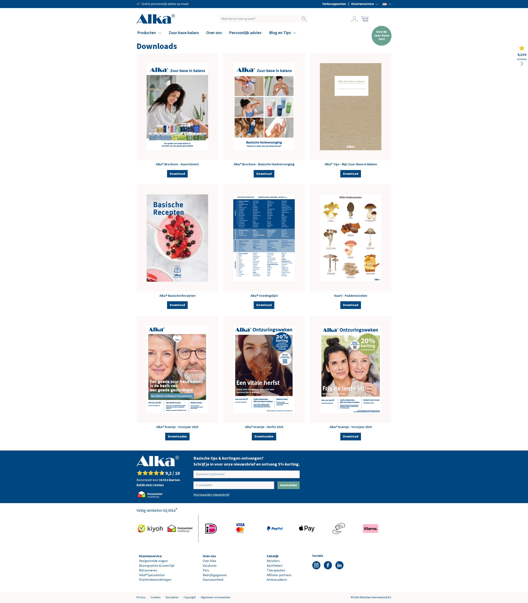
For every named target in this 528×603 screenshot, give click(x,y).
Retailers (273, 561)
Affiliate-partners (279, 575)
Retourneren (148, 570)
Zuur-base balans (184, 33)
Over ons (214, 33)
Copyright (190, 597)
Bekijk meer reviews (150, 485)
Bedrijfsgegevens (215, 575)
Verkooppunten (334, 4)
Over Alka (209, 561)
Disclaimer (172, 597)
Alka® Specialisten (152, 575)
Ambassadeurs (277, 579)
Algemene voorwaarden (215, 597)
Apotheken (274, 565)
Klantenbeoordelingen (155, 579)
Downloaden (177, 436)
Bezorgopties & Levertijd (156, 565)
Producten (146, 33)
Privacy (141, 597)
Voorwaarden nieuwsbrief (211, 494)
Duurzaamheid (213, 579)
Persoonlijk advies (245, 33)
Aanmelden (288, 485)
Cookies (156, 597)
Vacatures (210, 565)
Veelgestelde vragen (153, 561)
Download (177, 173)
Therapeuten (276, 570)
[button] (365, 4)
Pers (206, 570)
